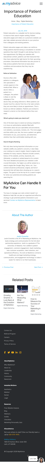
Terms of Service (10, 344)
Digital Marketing (9, 308)
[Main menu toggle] (41, 4)
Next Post (38, 267)
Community (8, 376)
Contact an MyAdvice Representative (22, 200)
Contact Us (8, 330)
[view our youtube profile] (12, 352)
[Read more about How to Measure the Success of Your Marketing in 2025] (36, 291)
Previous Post (7, 267)
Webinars (7, 414)
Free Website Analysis (11, 408)
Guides (6, 416)
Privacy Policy (9, 341)
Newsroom (7, 379)
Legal (6, 398)
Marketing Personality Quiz (13, 422)
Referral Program (10, 334)
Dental (6, 395)
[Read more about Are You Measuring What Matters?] (22, 289)
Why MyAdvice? (9, 365)
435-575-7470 (14, 435)
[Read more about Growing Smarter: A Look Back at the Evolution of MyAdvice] (9, 289)
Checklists (7, 419)
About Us (7, 368)
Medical (6, 392)
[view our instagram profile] (20, 352)
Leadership (8, 370)
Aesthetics (7, 389)
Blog (5, 411)
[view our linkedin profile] (16, 352)
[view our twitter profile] (8, 352)
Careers (6, 337)
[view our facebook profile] (5, 352)
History (6, 373)
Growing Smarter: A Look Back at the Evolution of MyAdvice (9, 300)
